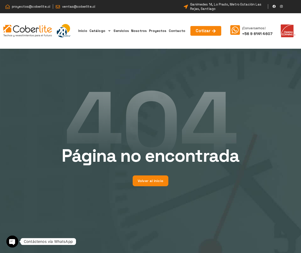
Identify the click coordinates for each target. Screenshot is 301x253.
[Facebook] (274, 6)
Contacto (177, 31)
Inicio (82, 31)
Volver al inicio (151, 181)
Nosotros (139, 31)
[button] (100, 30)
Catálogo (97, 31)
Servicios (121, 31)
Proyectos (157, 31)
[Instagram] (281, 6)
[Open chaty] (12, 241)
